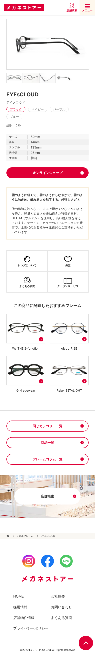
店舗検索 (71, 10)
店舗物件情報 (23, 617)
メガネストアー (24, 7)
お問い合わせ (61, 607)
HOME (18, 596)
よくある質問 (27, 286)
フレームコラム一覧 (48, 459)
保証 (67, 265)
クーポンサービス (67, 286)
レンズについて (27, 265)
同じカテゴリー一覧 (48, 426)
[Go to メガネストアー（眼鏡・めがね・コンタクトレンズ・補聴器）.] (7, 536)
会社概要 (58, 596)
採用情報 (20, 607)
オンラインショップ (48, 173)
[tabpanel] (47, 44)
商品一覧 (47, 442)
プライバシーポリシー (31, 628)
